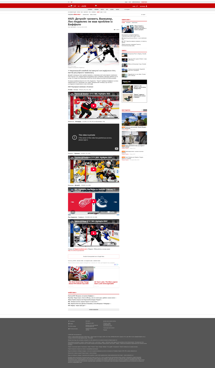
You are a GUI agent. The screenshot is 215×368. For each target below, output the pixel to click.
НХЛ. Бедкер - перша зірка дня (77, 305)
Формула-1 (94, 12)
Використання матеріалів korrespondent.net (92, 326)
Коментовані (134, 22)
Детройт (74, 260)
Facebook (72, 321)
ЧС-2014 (104, 12)
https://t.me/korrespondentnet (76, 250)
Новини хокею (125, 19)
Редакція (105, 329)
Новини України (125, 129)
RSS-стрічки (73, 326)
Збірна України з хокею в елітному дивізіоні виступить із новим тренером (140, 27)
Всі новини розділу (72, 12)
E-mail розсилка (74, 328)
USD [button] (79, 6)
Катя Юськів (73, 27)
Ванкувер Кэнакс (96, 260)
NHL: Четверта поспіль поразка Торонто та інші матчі (83, 301)
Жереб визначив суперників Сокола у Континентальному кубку (131, 45)
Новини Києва (86, 14)
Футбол (78, 12)
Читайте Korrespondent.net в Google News (93, 256)
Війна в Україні (93, 14)
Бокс (82, 12)
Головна (90, 9)
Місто (102, 9)
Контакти (88, 321)
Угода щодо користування (108, 327)
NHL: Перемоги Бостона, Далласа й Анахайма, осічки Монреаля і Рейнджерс (89, 303)
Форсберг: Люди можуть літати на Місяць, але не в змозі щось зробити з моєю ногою (92, 297)
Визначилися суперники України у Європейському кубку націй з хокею (131, 35)
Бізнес (112, 9)
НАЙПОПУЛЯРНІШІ (136, 2)
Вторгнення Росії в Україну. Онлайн (137, 53)
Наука (117, 9)
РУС (69, 2)
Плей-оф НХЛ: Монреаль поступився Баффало (81, 296)
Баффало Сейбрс (80, 260)
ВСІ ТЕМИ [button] (143, 14)
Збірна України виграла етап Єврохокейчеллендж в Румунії (85, 299)
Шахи (101, 12)
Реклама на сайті (90, 323)
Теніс (90, 12)
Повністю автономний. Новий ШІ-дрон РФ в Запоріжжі (136, 70)
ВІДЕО (126, 2)
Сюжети (124, 50)
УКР (71, 2)
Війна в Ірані (84, 14)
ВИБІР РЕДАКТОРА (126, 110)
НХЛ (71, 260)
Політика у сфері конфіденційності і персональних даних (107, 324)
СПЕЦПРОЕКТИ (144, 2)
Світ (107, 9)
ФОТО (130, 2)
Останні (123, 22)
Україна (96, 9)
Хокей (98, 12)
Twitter (71, 323)
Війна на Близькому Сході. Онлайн (137, 64)
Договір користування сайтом (109, 321)
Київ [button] (69, 6)
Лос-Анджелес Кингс (88, 260)
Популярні (128, 22)
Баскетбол (86, 12)
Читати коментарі (93, 309)
